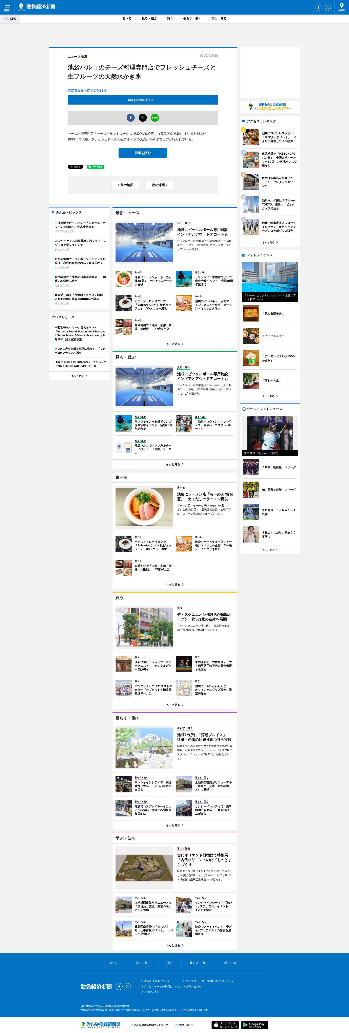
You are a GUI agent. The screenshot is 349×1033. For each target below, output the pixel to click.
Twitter (327, 7)
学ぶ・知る (219, 18)
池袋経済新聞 (36, 7)
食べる (127, 18)
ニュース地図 (77, 56)
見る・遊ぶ (149, 18)
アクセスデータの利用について (162, 986)
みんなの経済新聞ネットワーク (100, 1025)
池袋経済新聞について (157, 981)
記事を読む (143, 153)
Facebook (318, 7)
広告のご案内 (152, 991)
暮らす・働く (192, 18)
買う (170, 18)
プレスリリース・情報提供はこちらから (209, 981)
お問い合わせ (194, 986)
